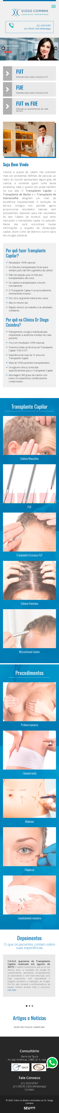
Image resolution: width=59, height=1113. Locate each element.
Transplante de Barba (17, 194)
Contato (29, 1089)
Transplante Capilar (39, 190)
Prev (6, 978)
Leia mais (12, 990)
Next (52, 978)
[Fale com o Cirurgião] (52, 1062)
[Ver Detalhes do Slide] (29, 49)
